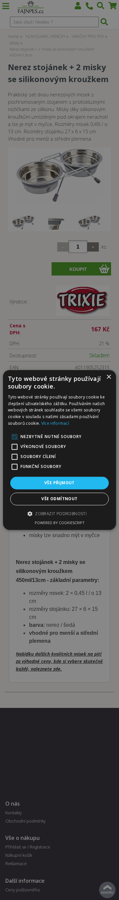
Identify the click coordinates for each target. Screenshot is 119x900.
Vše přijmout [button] (59, 483)
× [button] (108, 377)
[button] (59, 513)
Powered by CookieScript (60, 522)
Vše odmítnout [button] (59, 499)
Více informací (55, 423)
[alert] (59, 450)
